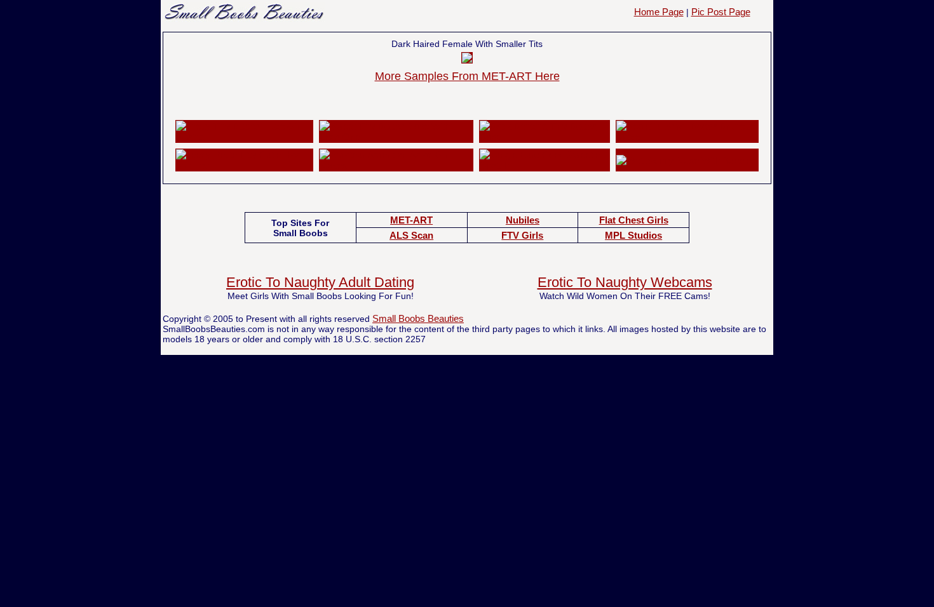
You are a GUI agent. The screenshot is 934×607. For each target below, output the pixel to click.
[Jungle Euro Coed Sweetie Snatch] (544, 165)
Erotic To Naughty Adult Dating (320, 282)
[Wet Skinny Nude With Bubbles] (686, 160)
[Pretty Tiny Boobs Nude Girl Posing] (244, 136)
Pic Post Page (720, 11)
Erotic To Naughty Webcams (625, 282)
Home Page (659, 11)
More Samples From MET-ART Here (467, 76)
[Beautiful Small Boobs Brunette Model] (687, 136)
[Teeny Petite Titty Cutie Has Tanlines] (244, 165)
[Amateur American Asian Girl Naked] (396, 165)
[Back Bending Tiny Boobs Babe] (544, 136)
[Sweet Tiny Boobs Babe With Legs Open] (396, 136)
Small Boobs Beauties (418, 318)
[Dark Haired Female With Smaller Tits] (467, 59)
